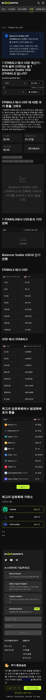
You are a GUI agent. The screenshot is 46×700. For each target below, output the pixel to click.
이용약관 (9, 696)
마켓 (31, 9)
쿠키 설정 (36, 696)
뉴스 (24, 646)
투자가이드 (27, 658)
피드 (3, 9)
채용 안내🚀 (9, 650)
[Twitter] (5, 560)
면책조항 (28, 696)
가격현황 (26, 650)
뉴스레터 (11, 9)
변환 (3, 27)
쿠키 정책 (26, 679)
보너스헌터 (22, 9)
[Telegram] (16, 560)
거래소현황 (27, 654)
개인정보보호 (19, 696)
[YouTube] (11, 560)
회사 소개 (8, 646)
